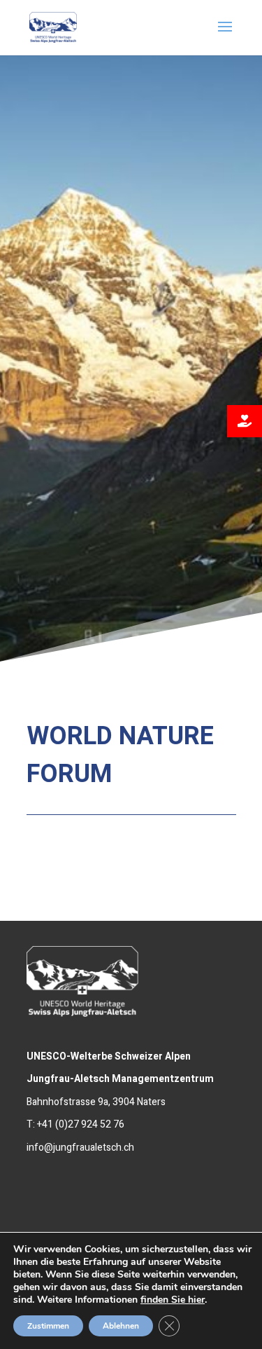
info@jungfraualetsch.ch (80, 1147)
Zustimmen (48, 1325)
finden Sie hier (172, 1299)
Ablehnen (121, 1325)
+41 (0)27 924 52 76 (80, 1124)
